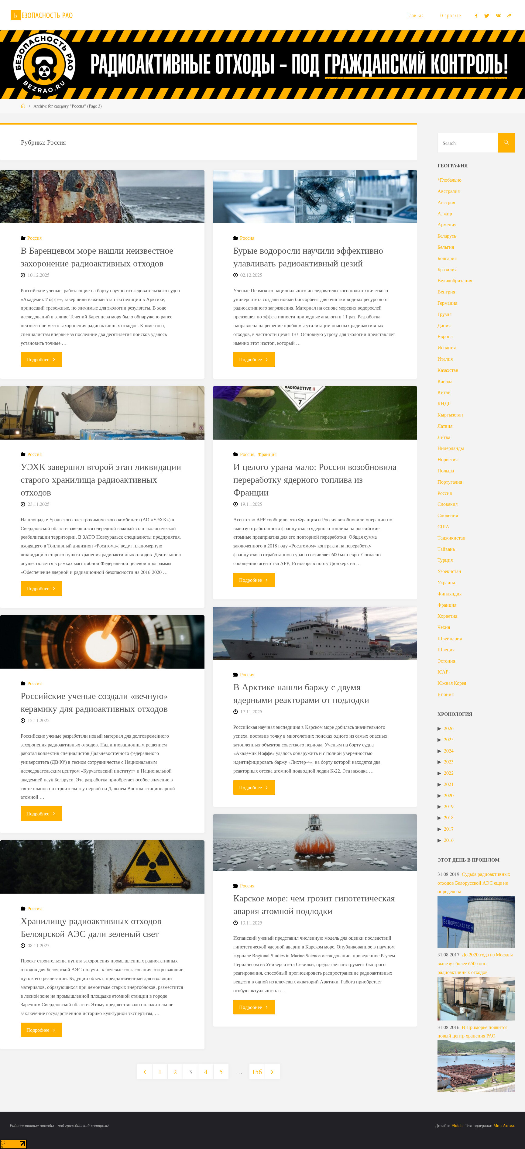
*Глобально (449, 180)
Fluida (456, 1125)
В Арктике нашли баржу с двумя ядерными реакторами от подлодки (301, 693)
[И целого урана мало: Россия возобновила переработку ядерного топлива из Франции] (315, 413)
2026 (449, 728)
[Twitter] (486, 15)
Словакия (447, 504)
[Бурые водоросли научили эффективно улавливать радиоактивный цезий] (315, 197)
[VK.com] (498, 15)
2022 (449, 773)
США (443, 526)
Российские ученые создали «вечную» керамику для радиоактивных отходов (94, 701)
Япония (445, 694)
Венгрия (446, 291)
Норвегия (447, 459)
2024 (449, 750)
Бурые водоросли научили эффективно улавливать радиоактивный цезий (308, 256)
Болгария (447, 258)
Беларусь (446, 235)
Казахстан (447, 370)
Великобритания (454, 280)
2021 (449, 784)
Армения (446, 224)
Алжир (444, 213)
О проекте (450, 15)
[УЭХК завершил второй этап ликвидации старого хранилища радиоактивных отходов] (102, 413)
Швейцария (449, 638)
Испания (446, 347)
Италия (445, 358)
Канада (444, 381)
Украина (446, 582)
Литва (443, 437)
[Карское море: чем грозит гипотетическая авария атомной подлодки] (315, 842)
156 (257, 1071)
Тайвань (446, 549)
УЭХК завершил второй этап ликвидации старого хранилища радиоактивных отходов (101, 479)
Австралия (448, 191)
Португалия (449, 481)
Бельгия (445, 247)
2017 (449, 828)
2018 (449, 817)
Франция (267, 454)
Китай (444, 392)
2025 (449, 739)
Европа (445, 336)
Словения (447, 515)
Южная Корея (451, 683)
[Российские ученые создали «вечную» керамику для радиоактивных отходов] (102, 642)
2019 (449, 806)
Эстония (446, 660)
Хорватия (447, 615)
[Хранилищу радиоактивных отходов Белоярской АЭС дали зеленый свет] (102, 867)
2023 (449, 761)
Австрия (446, 202)
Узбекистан (449, 571)
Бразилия (447, 269)
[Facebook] (476, 15)
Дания (444, 325)
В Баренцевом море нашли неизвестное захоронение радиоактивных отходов (97, 256)
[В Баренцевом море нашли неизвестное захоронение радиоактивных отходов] (102, 197)
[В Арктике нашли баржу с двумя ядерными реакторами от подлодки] (315, 633)
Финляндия (449, 593)
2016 (449, 840)
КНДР (444, 403)
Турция (445, 560)
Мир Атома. (504, 1125)
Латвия (444, 426)
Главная (415, 15)
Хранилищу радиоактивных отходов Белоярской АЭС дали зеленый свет (91, 926)
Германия (447, 303)
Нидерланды (450, 448)
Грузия (444, 314)
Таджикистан (451, 537)
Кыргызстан (450, 414)
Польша (445, 470)
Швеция (446, 649)
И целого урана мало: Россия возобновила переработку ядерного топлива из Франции (314, 479)
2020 (449, 795)
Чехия (443, 627)
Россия (34, 238)
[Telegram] (509, 15)
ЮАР (442, 671)
